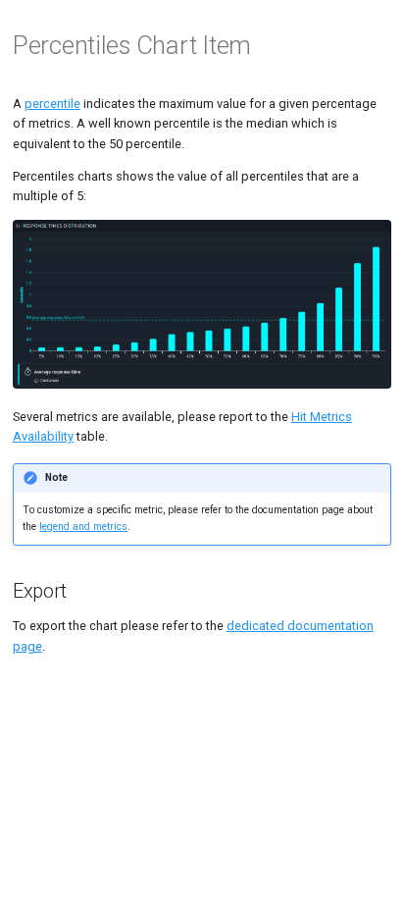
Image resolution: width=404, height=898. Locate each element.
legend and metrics (83, 526)
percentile (52, 103)
